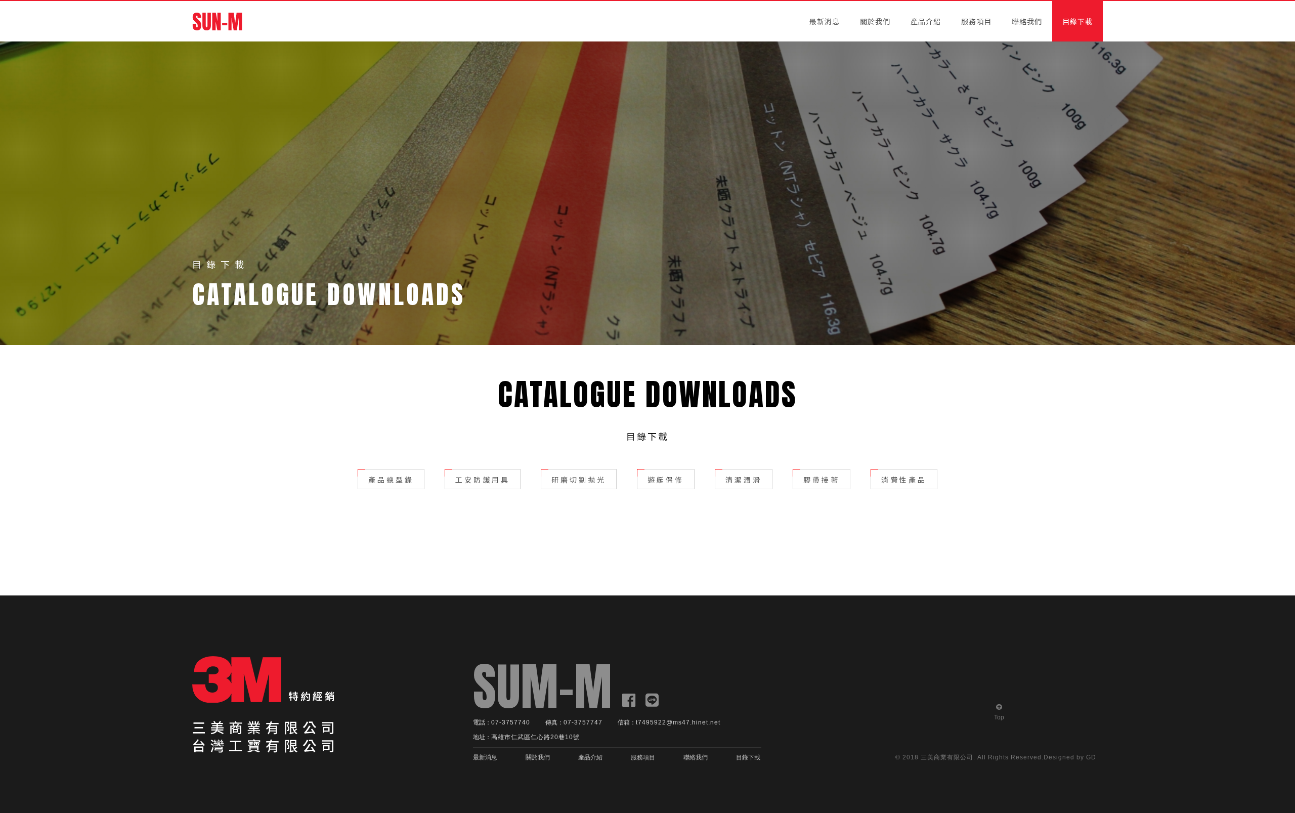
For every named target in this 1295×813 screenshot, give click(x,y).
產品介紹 (926, 21)
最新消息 (824, 21)
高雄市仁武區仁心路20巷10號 (535, 737)
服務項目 (976, 21)
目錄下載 (1077, 21)
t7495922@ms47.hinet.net (678, 722)
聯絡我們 (1027, 21)
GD (1091, 757)
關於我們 (875, 21)
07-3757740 (510, 722)
